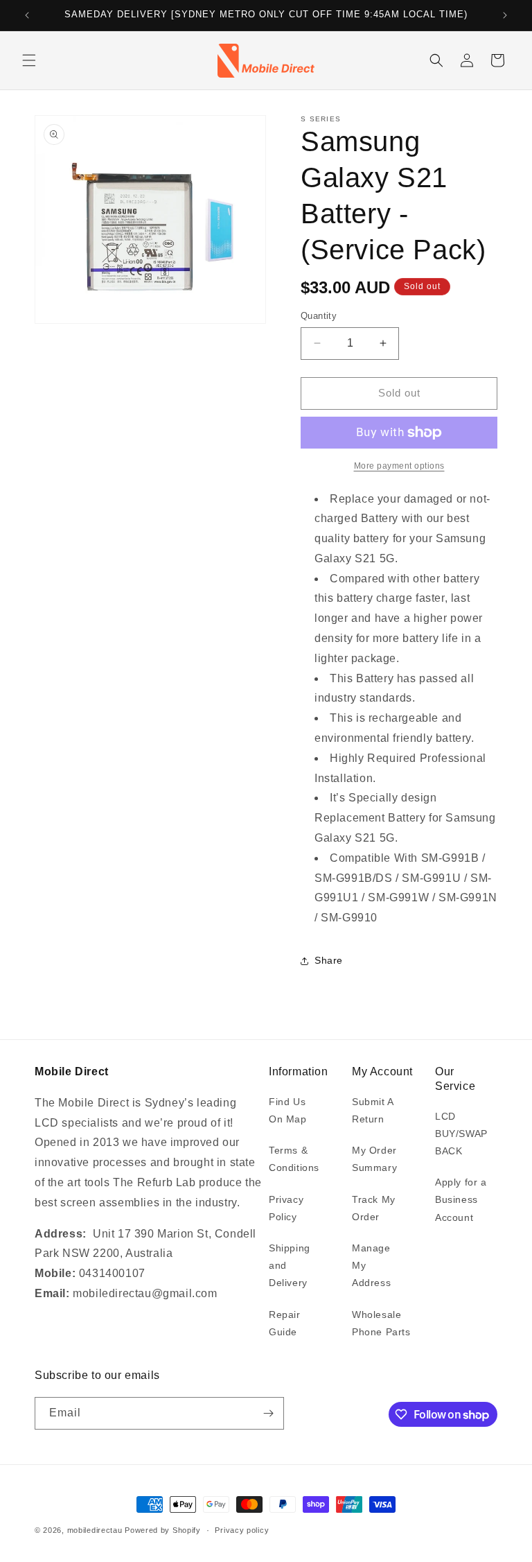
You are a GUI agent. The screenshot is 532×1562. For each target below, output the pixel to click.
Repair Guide (285, 1323)
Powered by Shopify (163, 1530)
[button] (29, 60)
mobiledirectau (95, 1530)
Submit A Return (372, 1110)
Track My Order (374, 1208)
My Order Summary (374, 1159)
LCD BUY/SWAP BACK (461, 1133)
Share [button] (328, 960)
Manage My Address (371, 1265)
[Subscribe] (268, 1413)
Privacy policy (242, 1530)
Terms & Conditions (294, 1159)
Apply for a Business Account (461, 1199)
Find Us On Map (288, 1110)
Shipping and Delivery (289, 1265)
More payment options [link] (399, 466)
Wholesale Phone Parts (381, 1323)
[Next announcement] (505, 15)
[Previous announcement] (27, 15)
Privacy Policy (286, 1208)
